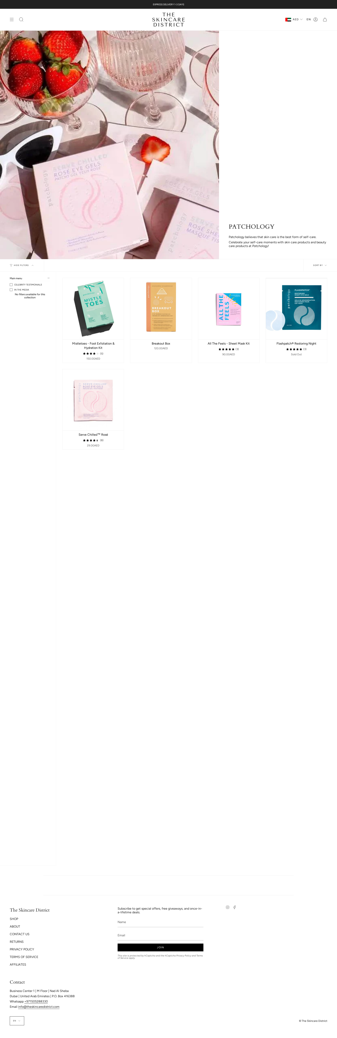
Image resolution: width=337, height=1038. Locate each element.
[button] (21, 19)
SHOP (14, 919)
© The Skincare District (313, 1021)
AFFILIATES (18, 964)
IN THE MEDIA (21, 289)
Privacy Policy (183, 955)
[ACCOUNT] (315, 19)
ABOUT (15, 926)
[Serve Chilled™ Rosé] (93, 399)
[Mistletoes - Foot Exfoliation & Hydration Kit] (93, 308)
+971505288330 (36, 1001)
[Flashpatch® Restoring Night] (296, 308)
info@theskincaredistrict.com (38, 1007)
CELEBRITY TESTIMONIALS (28, 284)
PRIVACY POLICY (22, 949)
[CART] (325, 19)
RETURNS (17, 942)
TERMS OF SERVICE (24, 957)
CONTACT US (19, 934)
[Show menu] (12, 19)
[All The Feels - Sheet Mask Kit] (228, 308)
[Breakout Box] (161, 308)
